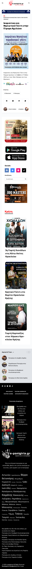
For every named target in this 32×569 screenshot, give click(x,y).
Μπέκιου (12, 504)
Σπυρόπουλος (5, 514)
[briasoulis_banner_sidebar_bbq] (16, 193)
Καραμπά (14, 488)
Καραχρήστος (22, 488)
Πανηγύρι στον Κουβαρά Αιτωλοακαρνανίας (21, 422)
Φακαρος (17, 93)
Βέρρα (24, 474)
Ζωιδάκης (20, 485)
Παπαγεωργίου (16, 507)
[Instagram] (18, 170)
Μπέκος (18, 504)
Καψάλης (7, 495)
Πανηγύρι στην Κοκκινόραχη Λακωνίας (14, 542)
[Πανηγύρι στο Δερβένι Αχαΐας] (4, 358)
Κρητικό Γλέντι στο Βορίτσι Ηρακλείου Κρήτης (15, 295)
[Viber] (19, 101)
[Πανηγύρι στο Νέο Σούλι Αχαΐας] (4, 377)
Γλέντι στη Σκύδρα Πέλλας (10, 544)
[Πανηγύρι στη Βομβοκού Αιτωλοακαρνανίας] (4, 371)
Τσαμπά (5, 517)
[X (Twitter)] (13, 101)
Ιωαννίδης (6, 488)
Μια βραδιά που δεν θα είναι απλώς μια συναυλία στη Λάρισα (21, 411)
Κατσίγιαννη (7, 491)
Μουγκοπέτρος (11, 502)
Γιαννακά (13, 482)
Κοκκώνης (18, 495)
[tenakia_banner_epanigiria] (16, 84)
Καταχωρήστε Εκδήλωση (21, 393)
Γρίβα (24, 482)
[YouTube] (10, 386)
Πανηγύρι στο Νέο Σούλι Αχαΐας (17, 378)
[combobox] (14, 179)
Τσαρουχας (12, 517)
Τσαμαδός (26, 514)
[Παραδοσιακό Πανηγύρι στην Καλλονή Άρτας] (4, 364)
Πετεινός (24, 507)
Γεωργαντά (6, 482)
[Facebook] (7, 101)
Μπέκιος (5, 504)
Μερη (3, 501)
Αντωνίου (6, 475)
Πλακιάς (5, 510)
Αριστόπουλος (15, 475)
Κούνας (26, 495)
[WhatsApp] (25, 101)
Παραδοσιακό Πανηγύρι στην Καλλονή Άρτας (17, 364)
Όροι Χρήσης (9, 391)
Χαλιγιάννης (16, 520)
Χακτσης (4, 520)
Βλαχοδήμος (19, 479)
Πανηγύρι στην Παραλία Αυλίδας (12, 557)
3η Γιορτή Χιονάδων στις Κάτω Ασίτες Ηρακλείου (15, 253)
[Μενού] (2, 3)
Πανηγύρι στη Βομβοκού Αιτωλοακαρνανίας (15, 371)
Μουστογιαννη (23, 502)
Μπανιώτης (7, 507)
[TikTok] (24, 170)
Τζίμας (11, 514)
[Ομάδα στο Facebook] (13, 170)
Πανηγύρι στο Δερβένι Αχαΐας (17, 358)
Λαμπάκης (16, 498)
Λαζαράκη (6, 499)
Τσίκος (19, 513)
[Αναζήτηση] (28, 2)
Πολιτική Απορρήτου (20, 391)
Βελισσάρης (8, 478)
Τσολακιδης (20, 517)
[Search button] (25, 179)
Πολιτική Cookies (8, 393)
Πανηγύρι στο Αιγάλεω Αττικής (11, 555)
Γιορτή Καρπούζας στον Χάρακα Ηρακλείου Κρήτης (14, 336)
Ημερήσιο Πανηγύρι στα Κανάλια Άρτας (14, 539)
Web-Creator (20, 566)
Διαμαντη (14, 485)
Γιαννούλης (19, 482)
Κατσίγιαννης (19, 491)
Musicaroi (8, 93)
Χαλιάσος (10, 520)
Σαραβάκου (13, 510)
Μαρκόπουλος (25, 499)
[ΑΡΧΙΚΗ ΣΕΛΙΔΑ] (4, 16)
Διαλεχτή (6, 485)
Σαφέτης (21, 510)
